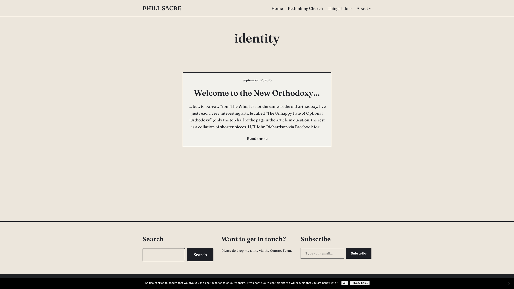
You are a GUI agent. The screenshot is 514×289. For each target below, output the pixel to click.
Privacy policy (360, 282)
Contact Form (280, 250)
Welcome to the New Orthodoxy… (257, 93)
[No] (509, 283)
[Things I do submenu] (350, 8)
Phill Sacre (162, 8)
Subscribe (359, 253)
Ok (344, 282)
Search (200, 254)
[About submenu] (370, 8)
